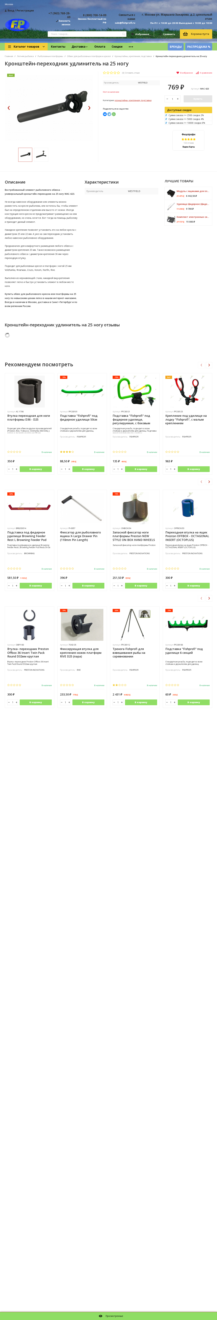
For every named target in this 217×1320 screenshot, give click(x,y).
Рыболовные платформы (50, 56)
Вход (11, 10)
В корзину (35, 469)
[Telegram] (109, 114)
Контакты (58, 46)
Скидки (117, 46)
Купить (197, 98)
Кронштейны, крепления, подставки (133, 56)
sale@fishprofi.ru (125, 22)
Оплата (99, 46)
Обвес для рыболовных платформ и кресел (89, 56)
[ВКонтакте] (105, 114)
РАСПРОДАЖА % (198, 47)
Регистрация (25, 10)
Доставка (78, 46)
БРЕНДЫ (176, 47)
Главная (9, 56)
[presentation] (9, 108)
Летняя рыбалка (25, 56)
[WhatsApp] (114, 114)
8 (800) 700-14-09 (94, 15)
